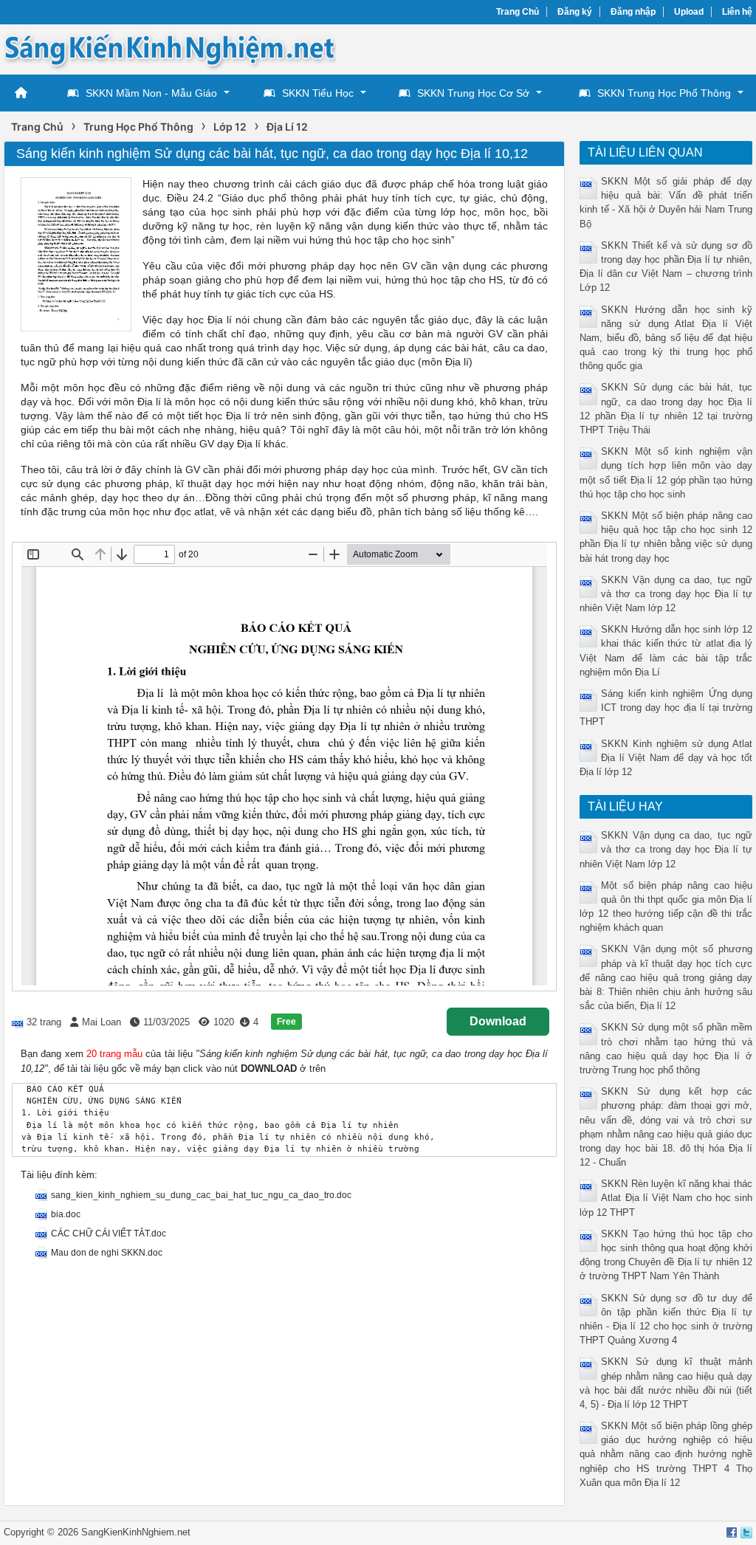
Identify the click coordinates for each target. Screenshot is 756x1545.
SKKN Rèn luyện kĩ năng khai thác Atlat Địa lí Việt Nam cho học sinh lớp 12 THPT (666, 1197)
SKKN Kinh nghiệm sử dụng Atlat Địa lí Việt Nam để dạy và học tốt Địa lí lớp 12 (666, 757)
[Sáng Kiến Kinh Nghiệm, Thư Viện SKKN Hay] (170, 48)
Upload (689, 12)
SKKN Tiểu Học (318, 93)
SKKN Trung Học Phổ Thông (664, 93)
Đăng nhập (633, 12)
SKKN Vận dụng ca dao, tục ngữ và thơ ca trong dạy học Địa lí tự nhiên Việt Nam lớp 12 (666, 593)
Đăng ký (574, 12)
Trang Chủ (517, 12)
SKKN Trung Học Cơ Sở (473, 93)
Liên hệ (737, 12)
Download (498, 1021)
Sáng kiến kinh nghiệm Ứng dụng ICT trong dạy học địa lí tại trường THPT (666, 707)
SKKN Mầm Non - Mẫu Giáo (151, 93)
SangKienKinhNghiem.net (135, 1532)
